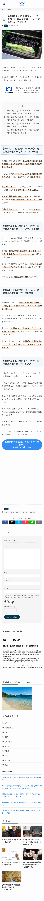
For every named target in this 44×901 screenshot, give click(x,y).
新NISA (25, 512)
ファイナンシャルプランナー (13, 512)
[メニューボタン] (40, 4)
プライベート (9, 746)
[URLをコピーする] (39, 522)
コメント (7, 547)
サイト (6, 588)
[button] (5, 522)
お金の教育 (8, 741)
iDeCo (7, 732)
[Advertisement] (22, 479)
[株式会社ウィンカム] (22, 4)
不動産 (7, 751)
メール (7, 580)
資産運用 (32, 512)
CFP (6, 723)
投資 (6, 755)
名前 (6, 573)
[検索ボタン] (4, 4)
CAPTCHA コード (9, 607)
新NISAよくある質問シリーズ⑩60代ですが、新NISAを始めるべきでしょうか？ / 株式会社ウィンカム (28, 90)
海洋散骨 (8, 760)
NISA (6, 25)
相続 (6, 765)
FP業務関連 (9, 728)
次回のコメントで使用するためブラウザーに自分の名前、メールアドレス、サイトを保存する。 (22, 596)
